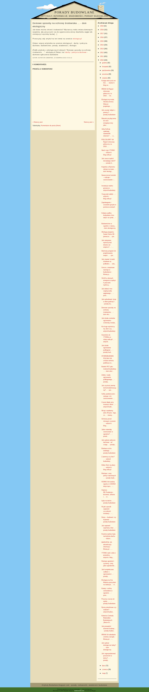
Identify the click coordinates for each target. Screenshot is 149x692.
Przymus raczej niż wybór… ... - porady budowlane (108, 601)
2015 (102, 41)
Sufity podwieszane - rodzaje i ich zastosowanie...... (109, 396)
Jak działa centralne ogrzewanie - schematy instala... (109, 320)
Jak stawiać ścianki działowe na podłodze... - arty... (109, 261)
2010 (102, 60)
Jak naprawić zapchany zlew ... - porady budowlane (109, 528)
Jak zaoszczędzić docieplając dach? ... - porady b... (108, 161)
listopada (105, 66)
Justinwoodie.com (79, 690)
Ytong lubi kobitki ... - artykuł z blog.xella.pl (109, 196)
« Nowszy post (38, 122)
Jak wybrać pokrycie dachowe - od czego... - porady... (109, 442)
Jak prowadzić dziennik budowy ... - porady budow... (109, 628)
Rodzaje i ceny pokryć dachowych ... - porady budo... (109, 476)
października (106, 70)
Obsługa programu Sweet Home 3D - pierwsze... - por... (108, 234)
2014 (102, 45)
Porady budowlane (74, 12)
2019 (102, 26)
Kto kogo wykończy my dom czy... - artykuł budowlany (108, 329)
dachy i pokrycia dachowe (75, 52)
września (105, 74)
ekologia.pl (77, 39)
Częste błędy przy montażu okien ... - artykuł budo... (109, 404)
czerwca (105, 669)
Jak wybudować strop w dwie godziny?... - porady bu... (109, 301)
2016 (102, 37)
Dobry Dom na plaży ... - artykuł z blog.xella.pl (108, 467)
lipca (104, 665)
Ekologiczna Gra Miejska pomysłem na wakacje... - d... (109, 582)
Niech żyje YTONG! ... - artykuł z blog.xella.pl (108, 152)
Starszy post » (89, 122)
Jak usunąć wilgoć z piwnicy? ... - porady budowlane (108, 112)
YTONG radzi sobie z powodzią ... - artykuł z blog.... (109, 555)
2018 (102, 30)
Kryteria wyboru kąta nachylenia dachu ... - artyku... (108, 536)
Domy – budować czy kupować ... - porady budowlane (109, 519)
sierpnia (105, 78)
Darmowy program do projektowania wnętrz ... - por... (109, 253)
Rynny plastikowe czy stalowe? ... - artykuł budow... (109, 609)
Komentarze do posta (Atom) (51, 125)
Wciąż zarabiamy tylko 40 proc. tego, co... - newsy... (109, 413)
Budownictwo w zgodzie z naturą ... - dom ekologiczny (109, 226)
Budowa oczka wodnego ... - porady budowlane (108, 451)
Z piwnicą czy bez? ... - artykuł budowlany (108, 459)
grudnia (104, 63)
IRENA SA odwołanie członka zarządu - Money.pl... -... (109, 637)
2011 (102, 56)
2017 (102, 33)
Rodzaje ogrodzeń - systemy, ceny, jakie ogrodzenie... (109, 563)
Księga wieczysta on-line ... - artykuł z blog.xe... (109, 83)
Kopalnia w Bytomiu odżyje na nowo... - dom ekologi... (109, 169)
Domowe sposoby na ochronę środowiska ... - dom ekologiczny (60, 25)
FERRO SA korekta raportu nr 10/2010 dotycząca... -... (108, 484)
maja (104, 673)
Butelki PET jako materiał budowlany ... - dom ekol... (109, 369)
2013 (102, 49)
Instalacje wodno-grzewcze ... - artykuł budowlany (108, 188)
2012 (102, 52)
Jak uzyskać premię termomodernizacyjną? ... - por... (109, 388)
